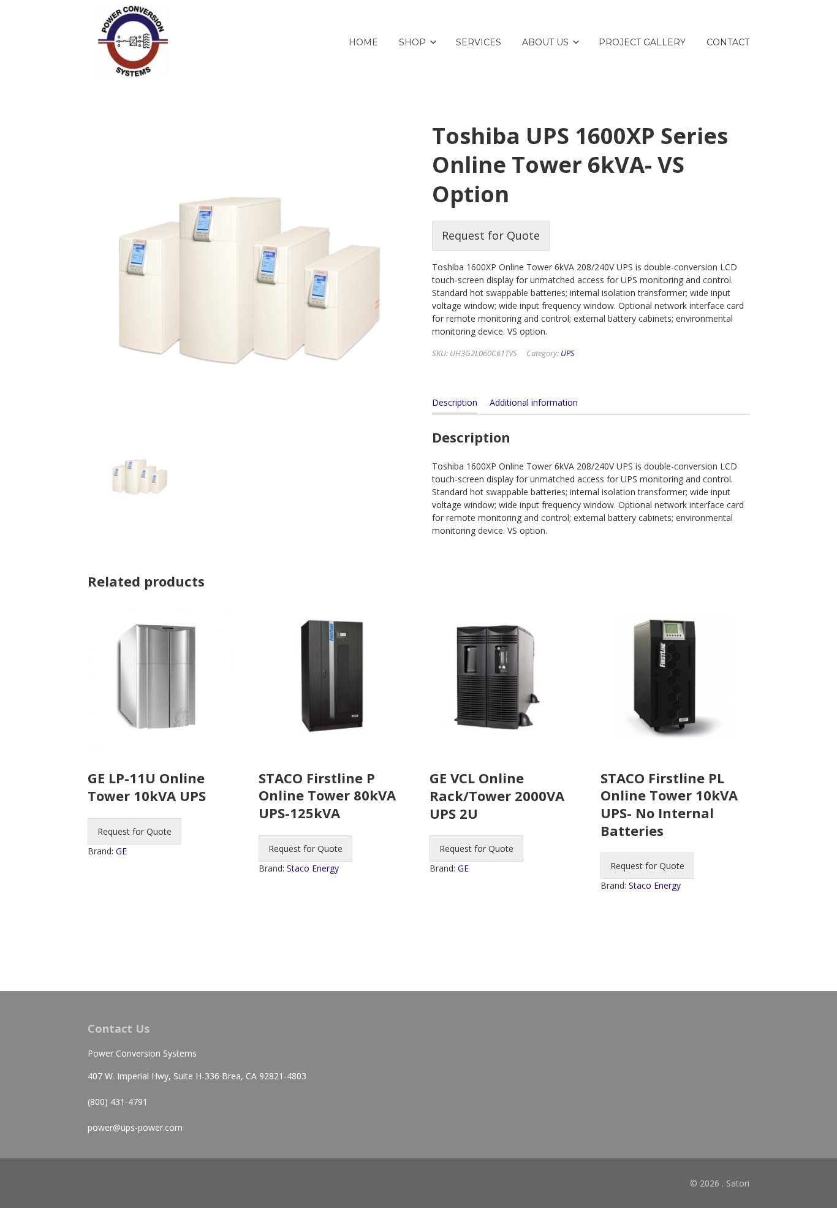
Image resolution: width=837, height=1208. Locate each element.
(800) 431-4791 (118, 1101)
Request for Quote (491, 235)
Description (454, 402)
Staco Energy (313, 868)
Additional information (534, 402)
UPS (568, 353)
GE (121, 851)
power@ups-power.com (135, 1127)
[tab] (454, 405)
